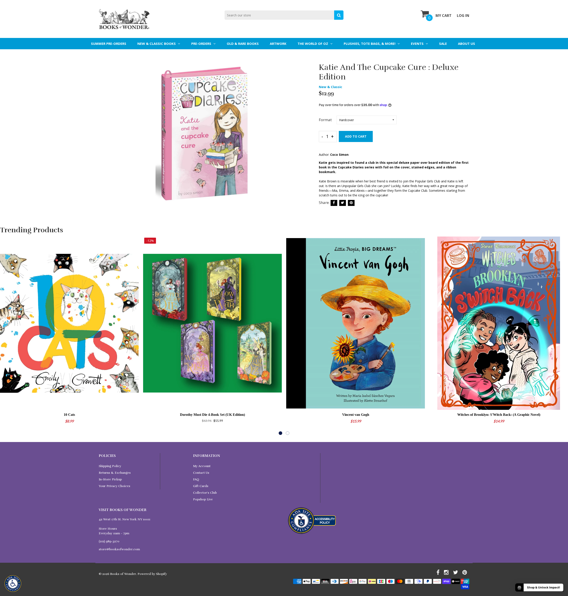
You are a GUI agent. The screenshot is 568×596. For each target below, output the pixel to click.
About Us (466, 43)
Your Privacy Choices (114, 486)
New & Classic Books (156, 43)
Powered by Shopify (152, 574)
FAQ (196, 479)
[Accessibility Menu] (13, 583)
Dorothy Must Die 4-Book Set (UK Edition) (212, 414)
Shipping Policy (110, 466)
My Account (202, 466)
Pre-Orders (201, 43)
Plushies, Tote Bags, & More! (369, 43)
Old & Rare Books (243, 43)
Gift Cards (200, 486)
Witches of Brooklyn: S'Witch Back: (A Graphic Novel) (498, 414)
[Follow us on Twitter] (342, 203)
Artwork (278, 43)
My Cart (444, 15)
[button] (280, 433)
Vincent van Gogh (355, 414)
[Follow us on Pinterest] (351, 203)
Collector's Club (205, 493)
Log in (463, 15)
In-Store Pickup (110, 479)
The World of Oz (313, 43)
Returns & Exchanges (115, 473)
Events (417, 43)
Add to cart (356, 136)
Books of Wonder (123, 574)
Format (325, 119)
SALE (443, 43)
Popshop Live (203, 499)
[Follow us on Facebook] (334, 203)
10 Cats (69, 414)
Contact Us (201, 473)
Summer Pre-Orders (108, 43)
